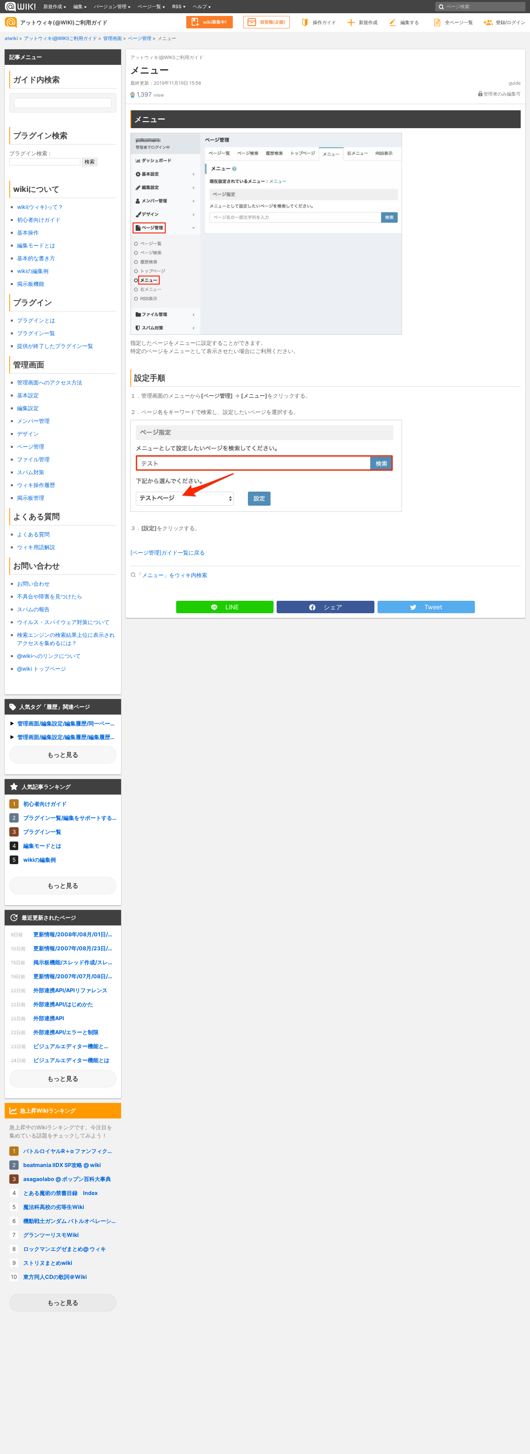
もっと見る (62, 754)
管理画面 (112, 38)
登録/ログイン (510, 22)
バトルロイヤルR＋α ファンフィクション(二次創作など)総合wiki (72, 1151)
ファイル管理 (33, 459)
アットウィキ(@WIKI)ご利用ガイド (63, 22)
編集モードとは (36, 245)
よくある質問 (33, 534)
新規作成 (368, 22)
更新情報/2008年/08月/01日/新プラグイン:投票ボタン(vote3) (63, 934)
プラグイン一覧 (36, 333)
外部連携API (37, 1018)
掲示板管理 (30, 497)
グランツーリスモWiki (51, 1234)
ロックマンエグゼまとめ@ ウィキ (64, 1248)
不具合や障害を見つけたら (49, 596)
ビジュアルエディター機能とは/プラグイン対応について (63, 1046)
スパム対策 (30, 472)
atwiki (11, 38)
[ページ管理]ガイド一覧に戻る (167, 552)
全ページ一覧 (459, 22)
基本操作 (28, 232)
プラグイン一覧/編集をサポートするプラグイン (72, 817)
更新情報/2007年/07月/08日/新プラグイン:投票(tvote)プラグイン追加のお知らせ (63, 976)
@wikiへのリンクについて (49, 655)
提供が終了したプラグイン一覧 (55, 346)
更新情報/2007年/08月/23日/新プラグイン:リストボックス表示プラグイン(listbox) (63, 948)
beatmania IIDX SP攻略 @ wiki (62, 1165)
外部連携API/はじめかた (52, 1004)
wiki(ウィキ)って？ (40, 206)
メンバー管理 (33, 420)
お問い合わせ (33, 583)
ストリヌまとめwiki (47, 1262)
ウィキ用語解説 (36, 547)
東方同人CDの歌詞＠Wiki (55, 1276)
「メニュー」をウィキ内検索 (172, 575)
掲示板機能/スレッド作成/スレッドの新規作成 (63, 962)
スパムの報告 (33, 609)
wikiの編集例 (32, 271)
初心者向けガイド (39, 219)
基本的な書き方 (36, 258)
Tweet (432, 607)
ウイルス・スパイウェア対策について (63, 622)
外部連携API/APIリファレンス (59, 990)
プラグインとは (36, 320)
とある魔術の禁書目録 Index (60, 1193)
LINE (231, 607)
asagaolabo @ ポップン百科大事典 (67, 1179)
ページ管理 (139, 38)
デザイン (28, 433)
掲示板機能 (30, 283)
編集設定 (28, 408)
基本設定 (28, 395)
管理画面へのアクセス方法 (49, 382)
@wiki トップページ (41, 668)
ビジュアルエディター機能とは (60, 1060)
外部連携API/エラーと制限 (55, 1032)
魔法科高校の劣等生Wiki (53, 1207)
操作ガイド (324, 22)
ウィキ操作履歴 (36, 485)
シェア (332, 607)
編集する (409, 22)
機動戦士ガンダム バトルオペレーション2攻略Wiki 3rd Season (72, 1220)
